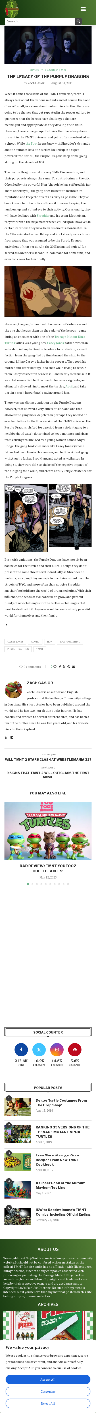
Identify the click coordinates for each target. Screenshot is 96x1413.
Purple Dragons (18, 648)
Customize (48, 1391)
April (69, 386)
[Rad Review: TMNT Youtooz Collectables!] (48, 831)
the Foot (31, 143)
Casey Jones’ (56, 343)
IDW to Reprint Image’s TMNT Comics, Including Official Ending (63, 1212)
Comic (35, 641)
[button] (83, 9)
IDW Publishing (70, 641)
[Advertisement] (48, 967)
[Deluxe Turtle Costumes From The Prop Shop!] (17, 1107)
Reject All (48, 1403)
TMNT (39, 648)
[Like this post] (54, 666)
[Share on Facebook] (60, 666)
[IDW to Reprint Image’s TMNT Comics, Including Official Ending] (17, 1216)
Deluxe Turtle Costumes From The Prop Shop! (61, 1103)
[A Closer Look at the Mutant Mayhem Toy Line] (17, 1190)
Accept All (48, 1379)
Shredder (43, 215)
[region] (48, 1376)
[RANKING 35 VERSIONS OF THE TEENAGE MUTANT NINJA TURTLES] (17, 1134)
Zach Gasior (36, 83)
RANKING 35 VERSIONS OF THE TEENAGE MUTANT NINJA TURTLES (63, 1132)
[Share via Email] (73, 666)
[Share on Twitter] (64, 666)
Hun (49, 641)
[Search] (78, 21)
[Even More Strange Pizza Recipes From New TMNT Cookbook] (17, 1162)
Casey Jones (15, 641)
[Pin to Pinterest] (68, 666)
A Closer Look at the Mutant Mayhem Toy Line (60, 1185)
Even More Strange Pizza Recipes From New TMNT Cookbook (57, 1160)
